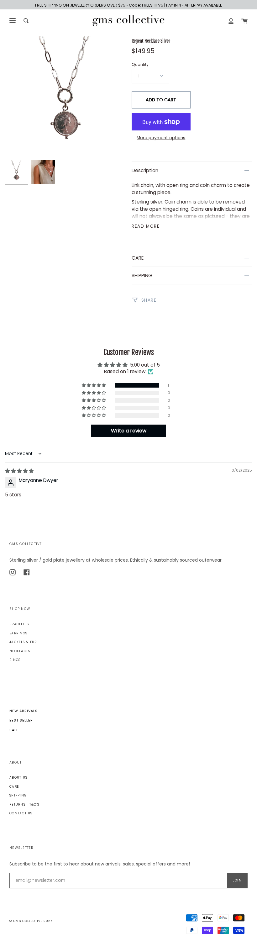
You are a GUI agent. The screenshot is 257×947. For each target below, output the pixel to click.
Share (148, 300)
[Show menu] (12, 20)
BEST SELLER (21, 720)
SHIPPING (142, 275)
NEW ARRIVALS (23, 710)
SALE (13, 730)
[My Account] (231, 20)
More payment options (161, 138)
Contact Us (21, 813)
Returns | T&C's (24, 804)
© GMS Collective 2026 (31, 921)
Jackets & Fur (23, 642)
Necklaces (19, 651)
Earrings (18, 633)
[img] (19, 471)
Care (14, 787)
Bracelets (19, 624)
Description (145, 170)
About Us (18, 777)
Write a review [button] (128, 430)
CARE (138, 258)
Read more (146, 226)
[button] (94, 385)
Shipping (18, 795)
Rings (14, 660)
